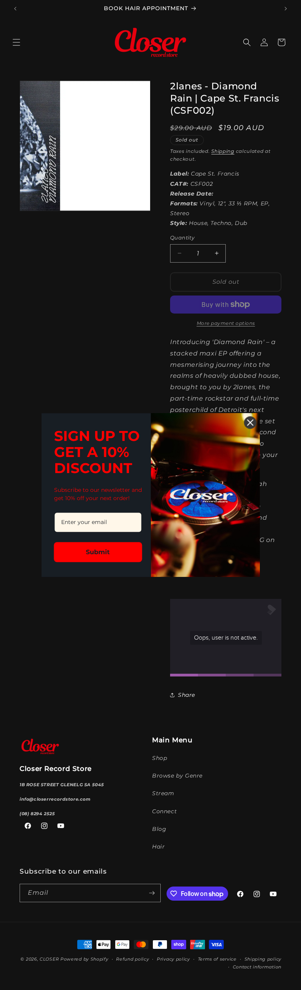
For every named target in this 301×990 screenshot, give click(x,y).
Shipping (222, 151)
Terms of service (217, 959)
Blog (159, 828)
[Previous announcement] (15, 8)
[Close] (250, 422)
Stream (163, 793)
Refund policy (132, 959)
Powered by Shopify (84, 959)
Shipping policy (263, 959)
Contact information (257, 967)
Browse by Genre (177, 775)
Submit (98, 552)
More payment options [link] (226, 323)
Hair (158, 846)
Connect (164, 811)
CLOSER (49, 959)
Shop (159, 758)
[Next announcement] (285, 8)
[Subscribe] (151, 893)
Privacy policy (173, 959)
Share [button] (186, 694)
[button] (16, 42)
